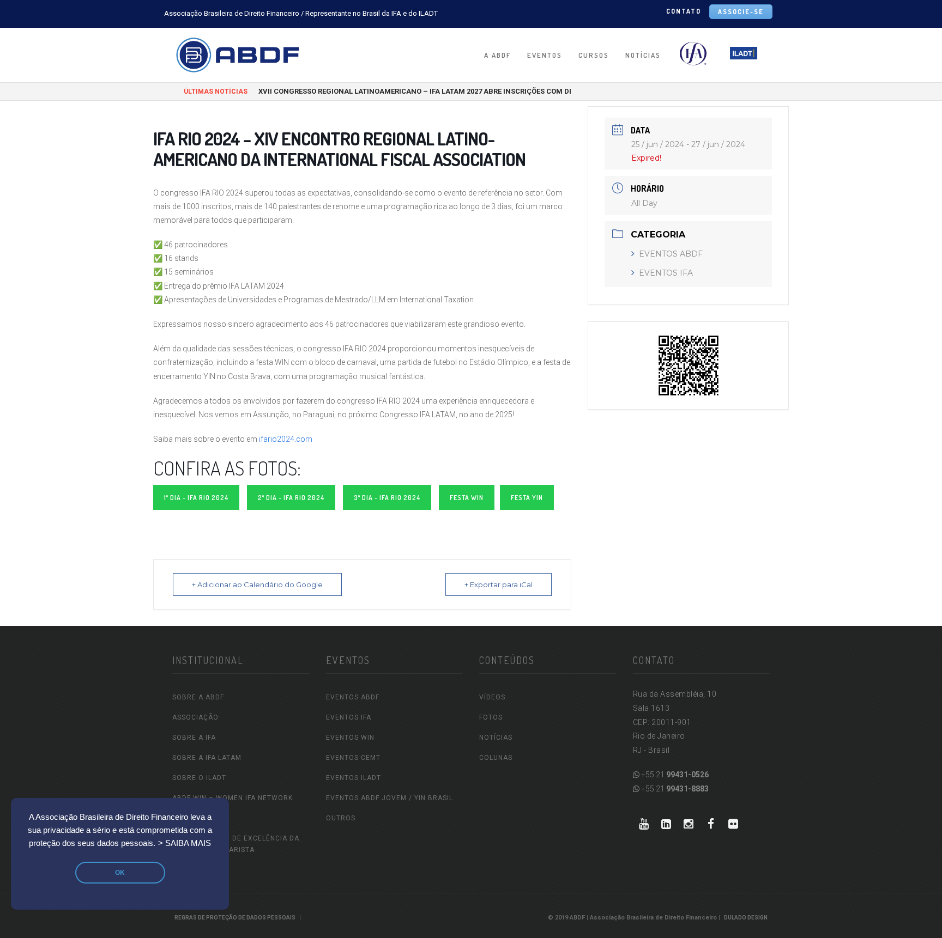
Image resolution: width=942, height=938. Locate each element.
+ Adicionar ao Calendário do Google (257, 584)
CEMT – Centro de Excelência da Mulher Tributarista (235, 844)
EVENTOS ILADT (353, 778)
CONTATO (683, 11)
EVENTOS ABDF (671, 254)
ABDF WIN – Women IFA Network (232, 798)
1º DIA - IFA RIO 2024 (196, 498)
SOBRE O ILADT (199, 778)
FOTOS (491, 717)
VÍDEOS (492, 697)
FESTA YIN (527, 498)
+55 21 (674, 774)
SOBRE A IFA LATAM (206, 758)
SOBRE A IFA (194, 737)
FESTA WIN (467, 498)
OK (120, 872)
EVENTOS (544, 55)
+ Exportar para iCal (498, 584)
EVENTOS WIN (350, 737)
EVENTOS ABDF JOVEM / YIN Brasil (389, 798)
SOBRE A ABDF (198, 697)
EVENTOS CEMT (353, 758)
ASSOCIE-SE (741, 12)
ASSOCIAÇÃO (195, 717)
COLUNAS (495, 758)
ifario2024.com (285, 439)
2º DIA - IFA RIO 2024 (291, 498)
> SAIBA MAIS (184, 843)
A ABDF (497, 55)
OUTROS (340, 818)
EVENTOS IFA (666, 273)
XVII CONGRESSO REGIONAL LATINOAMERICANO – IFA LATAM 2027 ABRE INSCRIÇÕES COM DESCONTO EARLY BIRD (450, 91)
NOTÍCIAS (643, 55)
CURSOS (593, 55)
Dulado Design (746, 918)
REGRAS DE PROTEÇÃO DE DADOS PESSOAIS (234, 918)
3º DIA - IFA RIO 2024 (387, 498)
